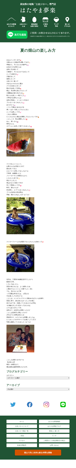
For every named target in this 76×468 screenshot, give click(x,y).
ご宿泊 (22, 435)
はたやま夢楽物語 (54, 421)
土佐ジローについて (21, 426)
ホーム (22, 421)
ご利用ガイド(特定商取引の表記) (54, 440)
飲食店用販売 (21, 445)
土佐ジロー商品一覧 (21, 431)
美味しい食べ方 (54, 431)
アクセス (22, 440)
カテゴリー (10, 375)
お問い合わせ (54, 445)
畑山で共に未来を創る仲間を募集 (38, 453)
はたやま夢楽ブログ (54, 426)
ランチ (54, 435)
